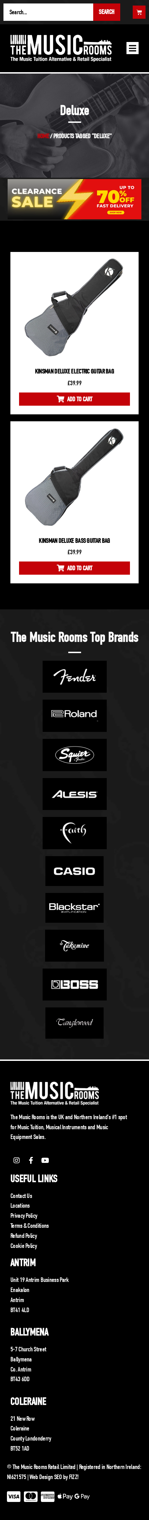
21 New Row (22, 1418)
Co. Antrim (20, 1369)
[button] (132, 48)
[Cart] (139, 12)
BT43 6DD (19, 1379)
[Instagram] (16, 1160)
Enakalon (19, 1290)
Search (106, 12)
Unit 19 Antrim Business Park (39, 1280)
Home (43, 136)
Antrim (23, 1263)
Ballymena (29, 1332)
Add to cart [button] (79, 399)
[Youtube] (45, 1160)
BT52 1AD (19, 1448)
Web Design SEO (45, 1477)
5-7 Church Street (28, 1349)
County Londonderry (30, 1438)
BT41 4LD (19, 1310)
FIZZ (73, 1477)
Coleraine (28, 1401)
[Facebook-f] (31, 1160)
